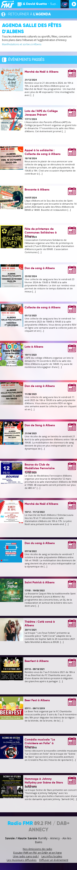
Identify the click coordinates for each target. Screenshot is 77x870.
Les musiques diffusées (22, 860)
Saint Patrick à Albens (40, 582)
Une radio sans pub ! (26, 856)
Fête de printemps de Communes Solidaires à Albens (41, 233)
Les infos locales (51, 856)
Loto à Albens (34, 346)
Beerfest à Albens (37, 661)
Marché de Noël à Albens (42, 71)
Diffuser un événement (53, 860)
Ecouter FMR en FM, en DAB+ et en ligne (37, 852)
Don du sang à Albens (40, 543)
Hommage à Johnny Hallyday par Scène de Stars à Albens (44, 783)
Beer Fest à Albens (37, 700)
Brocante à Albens (37, 189)
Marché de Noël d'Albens (41, 504)
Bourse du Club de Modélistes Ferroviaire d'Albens (40, 468)
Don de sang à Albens (40, 268)
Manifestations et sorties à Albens (21, 44)
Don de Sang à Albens (40, 425)
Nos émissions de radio (37, 849)
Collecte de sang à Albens (43, 307)
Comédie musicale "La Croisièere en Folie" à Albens (40, 743)
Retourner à (29, 14)
